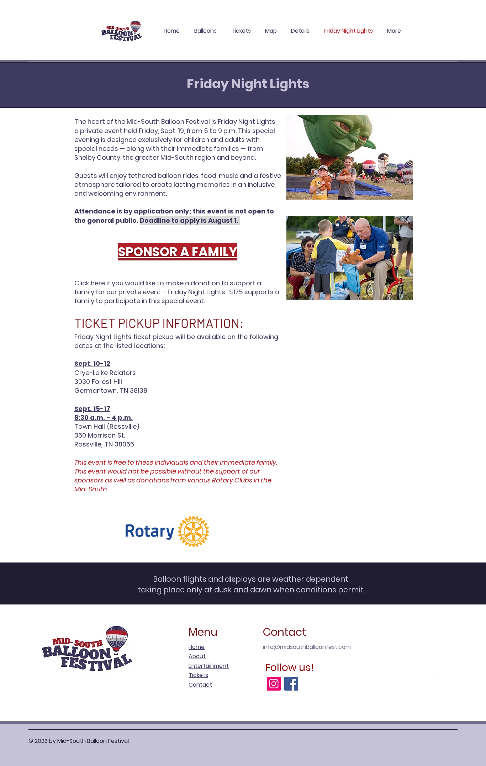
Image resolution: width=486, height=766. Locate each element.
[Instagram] (274, 684)
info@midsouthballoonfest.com (307, 647)
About (197, 656)
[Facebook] (291, 684)
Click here (89, 283)
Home (197, 647)
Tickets (198, 675)
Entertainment (209, 666)
